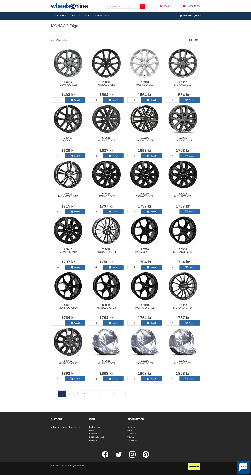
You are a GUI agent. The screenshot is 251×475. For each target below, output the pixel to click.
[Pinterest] (145, 457)
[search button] (142, 6)
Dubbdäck (93, 441)
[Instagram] (132, 457)
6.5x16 (106, 139)
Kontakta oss (101, 16)
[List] (196, 40)
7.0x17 (68, 83)
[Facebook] (105, 457)
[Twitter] (119, 457)
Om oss (130, 430)
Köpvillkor (131, 427)
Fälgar (91, 430)
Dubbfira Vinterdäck (96, 437)
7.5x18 (144, 83)
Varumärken (131, 441)
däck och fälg (60, 16)
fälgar (76, 16)
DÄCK (86, 16)
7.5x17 (68, 194)
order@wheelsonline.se (67, 427)
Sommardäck (94, 434)
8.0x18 (144, 250)
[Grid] (190, 40)
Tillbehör (130, 437)
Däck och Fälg (94, 427)
